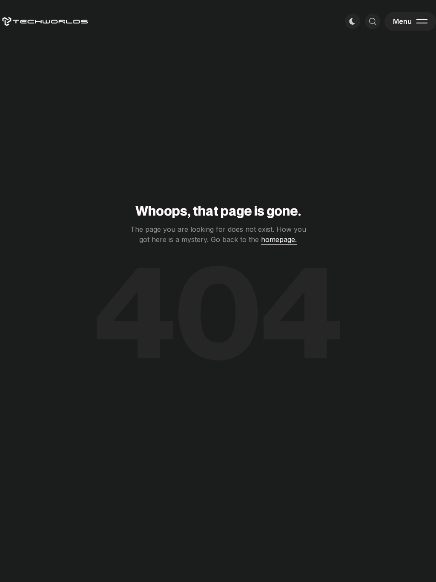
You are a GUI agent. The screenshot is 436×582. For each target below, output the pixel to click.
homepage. (279, 239)
